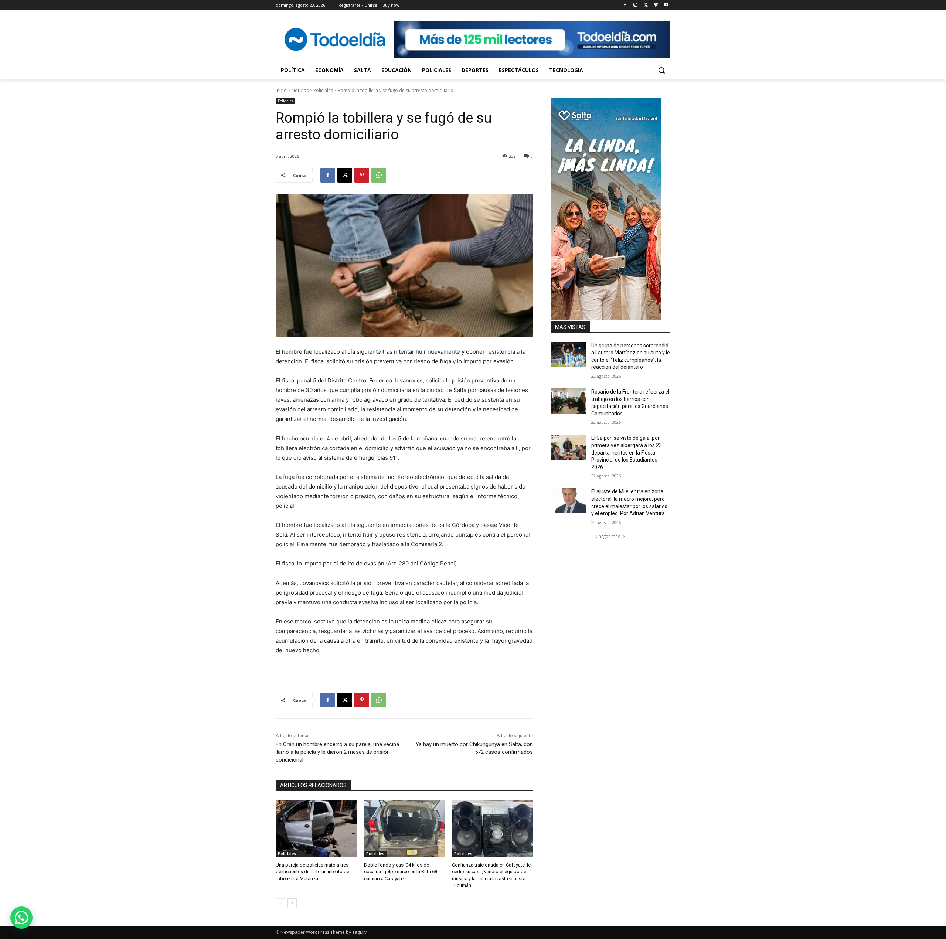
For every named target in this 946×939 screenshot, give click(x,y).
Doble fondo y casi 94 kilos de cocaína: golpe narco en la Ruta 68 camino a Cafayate (400, 871)
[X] (646, 5)
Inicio (281, 90)
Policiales (323, 90)
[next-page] (292, 903)
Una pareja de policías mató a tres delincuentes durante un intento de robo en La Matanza (312, 871)
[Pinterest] (361, 175)
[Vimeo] (655, 5)
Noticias (300, 90)
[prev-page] (280, 903)
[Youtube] (666, 5)
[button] (661, 70)
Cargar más (608, 536)
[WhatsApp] (378, 175)
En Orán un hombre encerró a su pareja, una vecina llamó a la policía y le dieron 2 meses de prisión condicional (337, 752)
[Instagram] (635, 5)
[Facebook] (625, 5)
